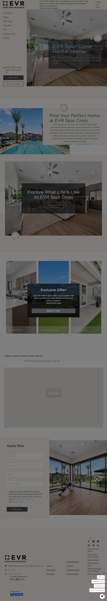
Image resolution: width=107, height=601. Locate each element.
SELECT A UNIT (53, 311)
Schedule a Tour (98, 581)
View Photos (99, 586)
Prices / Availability (97, 590)
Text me (101, 577)
